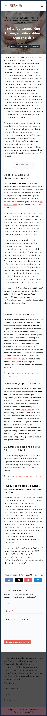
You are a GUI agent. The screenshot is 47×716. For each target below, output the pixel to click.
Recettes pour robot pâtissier (25, 46)
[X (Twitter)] (19, 580)
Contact (7, 694)
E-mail (9, 611)
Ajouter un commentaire (18, 619)
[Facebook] (9, 580)
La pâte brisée (10, 359)
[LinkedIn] (38, 580)
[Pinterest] (28, 580)
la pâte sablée (27, 410)
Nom (9, 603)
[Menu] (42, 6)
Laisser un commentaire (17, 642)
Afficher (28, 165)
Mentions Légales (12, 689)
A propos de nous (12, 700)
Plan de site (9, 683)
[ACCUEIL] (7, 18)
